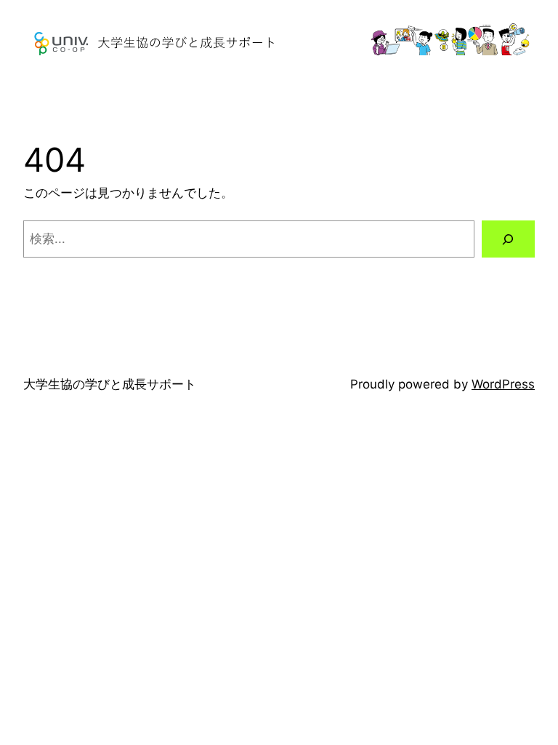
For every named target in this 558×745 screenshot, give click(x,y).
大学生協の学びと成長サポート (109, 384)
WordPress (503, 384)
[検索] (508, 239)
